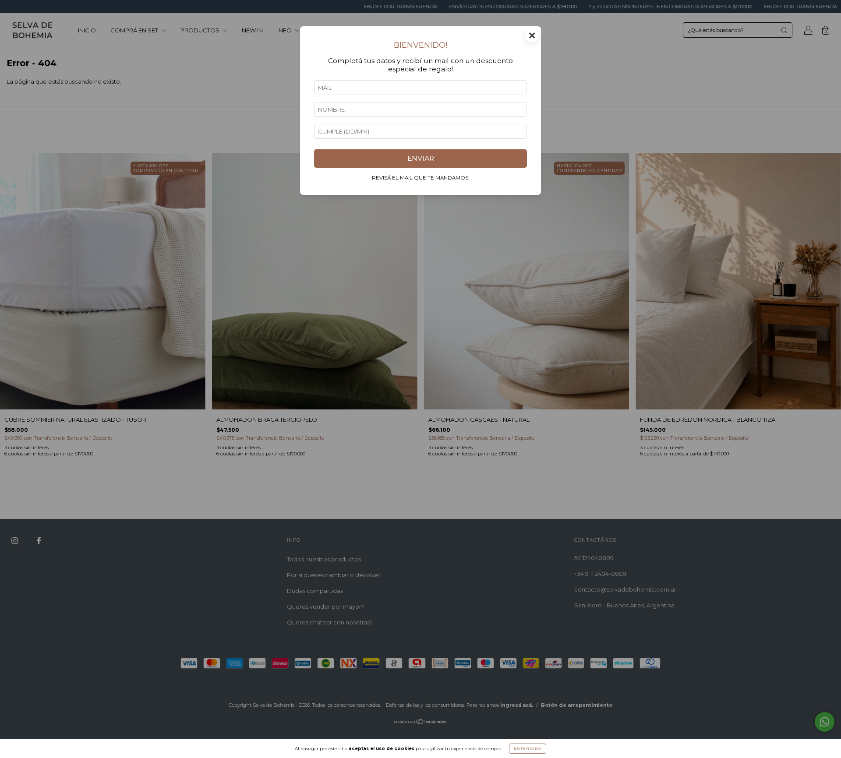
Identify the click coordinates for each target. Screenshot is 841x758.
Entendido (527, 748)
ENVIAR (420, 158)
